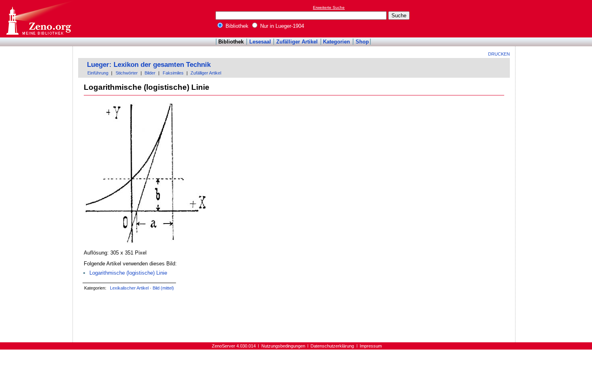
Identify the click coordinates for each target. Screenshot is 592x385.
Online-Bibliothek (38, 18)
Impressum (371, 346)
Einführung (97, 72)
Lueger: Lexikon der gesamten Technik (149, 64)
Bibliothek (236, 26)
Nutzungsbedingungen (283, 346)
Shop (362, 42)
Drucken (499, 54)
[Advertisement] (555, 18)
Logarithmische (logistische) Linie (128, 273)
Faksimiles (173, 72)
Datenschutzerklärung (332, 346)
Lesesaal (260, 42)
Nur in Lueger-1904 (281, 26)
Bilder (150, 72)
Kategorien (336, 42)
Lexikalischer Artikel (129, 288)
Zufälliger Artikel (297, 42)
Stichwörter (127, 72)
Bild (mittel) (163, 288)
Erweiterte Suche (329, 7)
